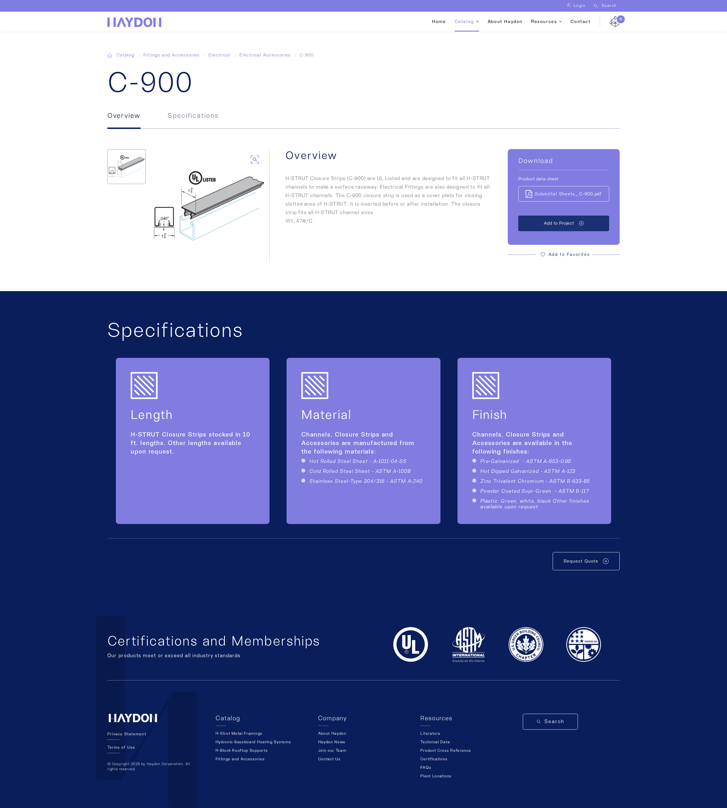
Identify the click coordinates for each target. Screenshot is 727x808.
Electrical (219, 55)
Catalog (125, 55)
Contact (580, 21)
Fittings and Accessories (171, 55)
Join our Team (332, 751)
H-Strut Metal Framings (239, 734)
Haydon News (332, 742)
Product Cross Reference (445, 751)
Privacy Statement (126, 734)
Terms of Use (121, 747)
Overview (124, 115)
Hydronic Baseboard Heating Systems (253, 742)
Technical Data (435, 742)
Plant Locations (436, 776)
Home (439, 21)
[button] (564, 255)
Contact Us (329, 759)
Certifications (433, 759)
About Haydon (505, 21)
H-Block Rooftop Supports (242, 751)
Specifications (193, 115)
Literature (430, 734)
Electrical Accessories (265, 55)
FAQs (425, 768)
